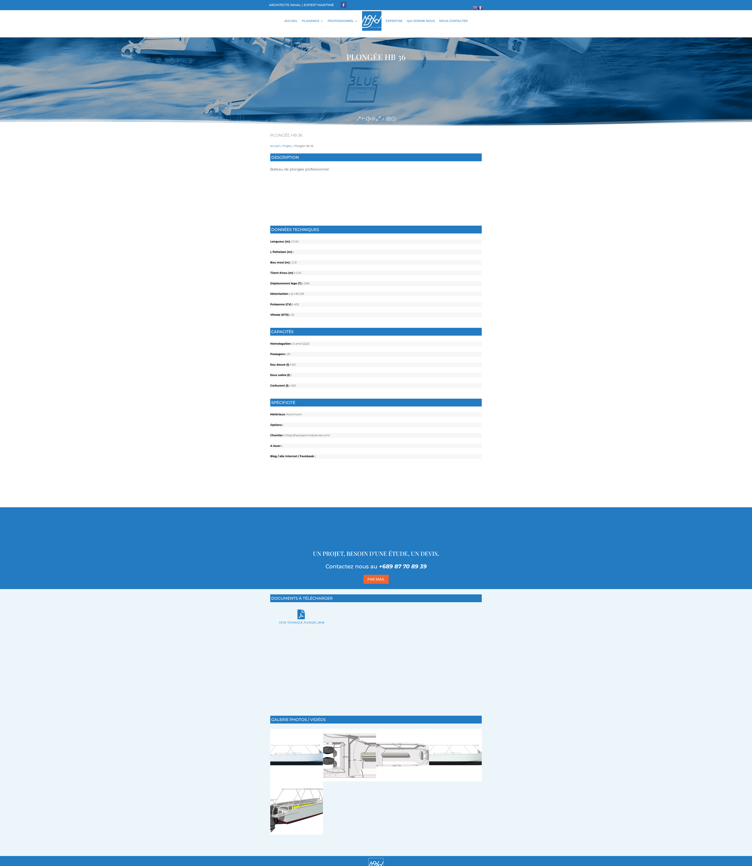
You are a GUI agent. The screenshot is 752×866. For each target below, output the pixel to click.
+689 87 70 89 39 (403, 566)
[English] (475, 7)
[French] (480, 7)
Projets (287, 146)
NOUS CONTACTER (453, 21)
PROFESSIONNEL (341, 21)
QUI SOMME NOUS (421, 21)
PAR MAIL (376, 579)
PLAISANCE (310, 21)
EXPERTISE (394, 21)
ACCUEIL (291, 21)
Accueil (275, 146)
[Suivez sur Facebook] (343, 5)
